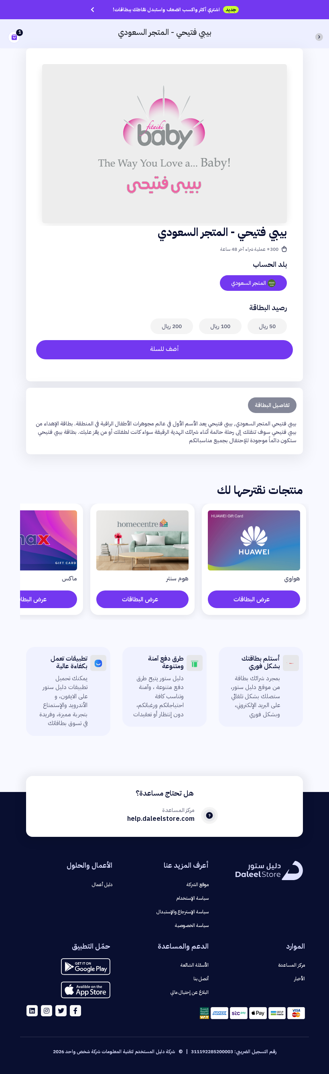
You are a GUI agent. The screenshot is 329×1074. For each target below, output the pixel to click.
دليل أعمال (102, 884)
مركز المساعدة (291, 965)
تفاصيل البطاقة (272, 405)
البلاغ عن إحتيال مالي (190, 992)
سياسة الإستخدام (192, 898)
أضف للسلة (164, 349)
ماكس (69, 578)
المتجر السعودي (248, 283)
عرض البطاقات (252, 599)
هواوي (292, 578)
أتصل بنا (201, 978)
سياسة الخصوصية (192, 925)
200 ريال (172, 326)
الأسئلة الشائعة (195, 965)
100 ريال (220, 326)
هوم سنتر (178, 578)
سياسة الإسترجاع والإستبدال (182, 911)
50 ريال (267, 326)
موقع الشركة (198, 884)
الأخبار (299, 978)
